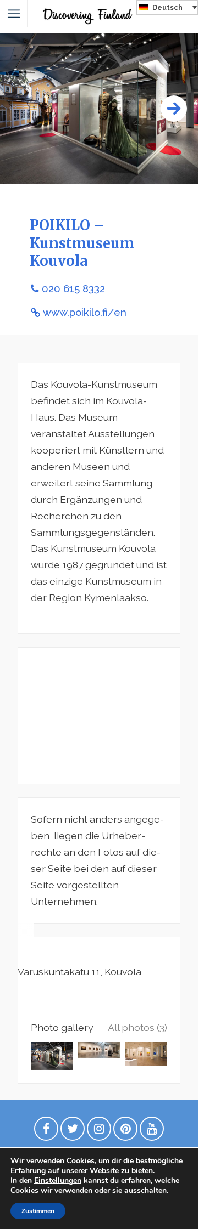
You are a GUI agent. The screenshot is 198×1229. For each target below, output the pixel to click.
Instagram (99, 1131)
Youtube (152, 1131)
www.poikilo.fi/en (85, 312)
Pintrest (125, 1131)
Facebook (46, 1131)
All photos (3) (137, 1027)
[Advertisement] (99, 716)
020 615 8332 (73, 288)
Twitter (73, 1131)
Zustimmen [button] (37, 1211)
